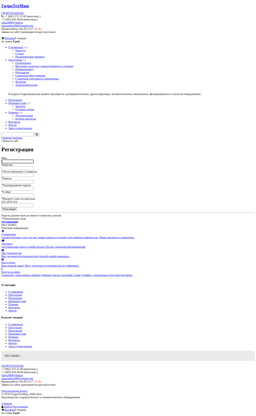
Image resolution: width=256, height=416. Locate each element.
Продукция (15, 294)
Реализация (15, 298)
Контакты (14, 307)
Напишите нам (17, 301)
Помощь (13, 304)
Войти (8, 406)
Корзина (10, 38)
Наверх (7, 403)
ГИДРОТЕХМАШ (12, 13)
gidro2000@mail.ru (12, 22)
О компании (15, 291)
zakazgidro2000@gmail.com (17, 25)
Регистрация (20, 406)
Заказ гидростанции (20, 346)
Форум (12, 310)
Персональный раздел (14, 391)
